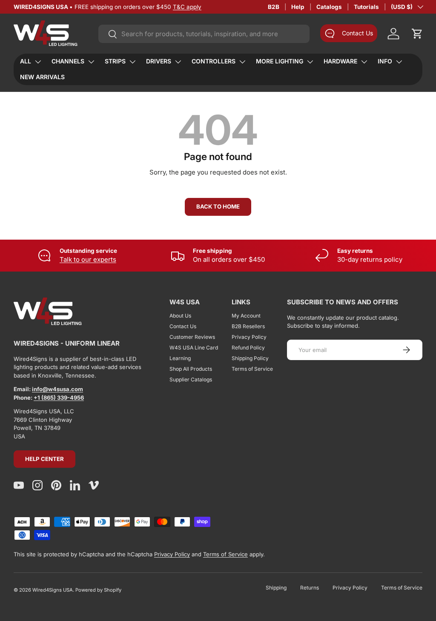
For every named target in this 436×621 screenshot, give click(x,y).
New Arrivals (42, 76)
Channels (68, 61)
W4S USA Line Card (193, 347)
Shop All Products (190, 369)
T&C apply (187, 6)
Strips (115, 61)
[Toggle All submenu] (38, 62)
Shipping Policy (250, 358)
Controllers (213, 61)
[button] (417, 33)
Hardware (340, 61)
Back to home (218, 206)
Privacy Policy (249, 337)
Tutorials (366, 6)
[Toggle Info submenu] (399, 62)
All (25, 61)
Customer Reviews (192, 337)
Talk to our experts (88, 259)
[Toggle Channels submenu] (91, 62)
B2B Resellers (248, 326)
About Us (180, 315)
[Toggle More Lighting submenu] (310, 62)
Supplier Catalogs (190, 379)
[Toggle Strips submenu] (132, 62)
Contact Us (182, 326)
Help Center (44, 458)
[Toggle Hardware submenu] (364, 62)
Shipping (276, 587)
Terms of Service (252, 369)
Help (297, 6)
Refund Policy (248, 347)
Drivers (158, 61)
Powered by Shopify (98, 590)
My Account (246, 315)
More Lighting (279, 61)
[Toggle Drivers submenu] (178, 62)
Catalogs (329, 6)
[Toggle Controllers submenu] (242, 62)
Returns (309, 587)
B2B (273, 6)
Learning (180, 358)
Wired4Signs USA (52, 590)
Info (385, 61)
